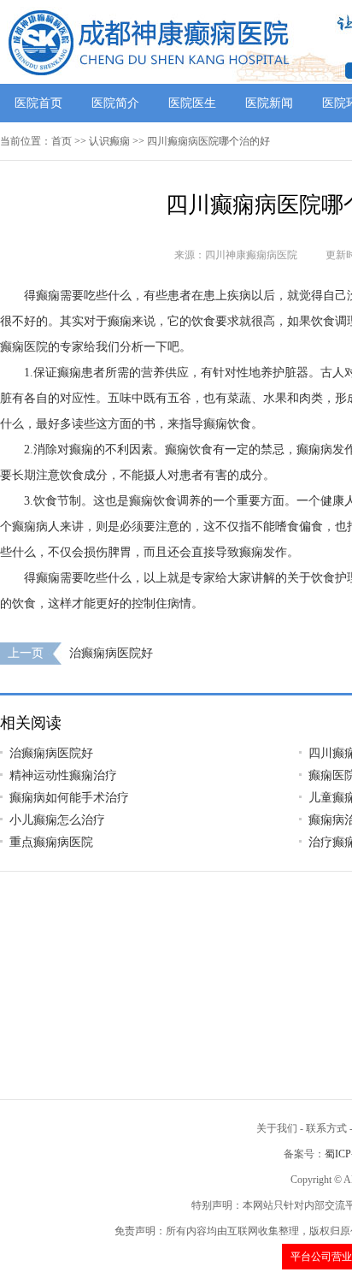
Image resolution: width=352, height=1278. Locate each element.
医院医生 (192, 103)
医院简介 (115, 103)
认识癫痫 (109, 141)
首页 (61, 141)
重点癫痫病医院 (51, 842)
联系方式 (326, 1128)
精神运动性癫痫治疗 (63, 775)
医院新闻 (269, 103)
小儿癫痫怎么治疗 (57, 820)
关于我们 (276, 1128)
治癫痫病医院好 (111, 653)
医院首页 (38, 103)
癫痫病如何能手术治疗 (69, 797)
